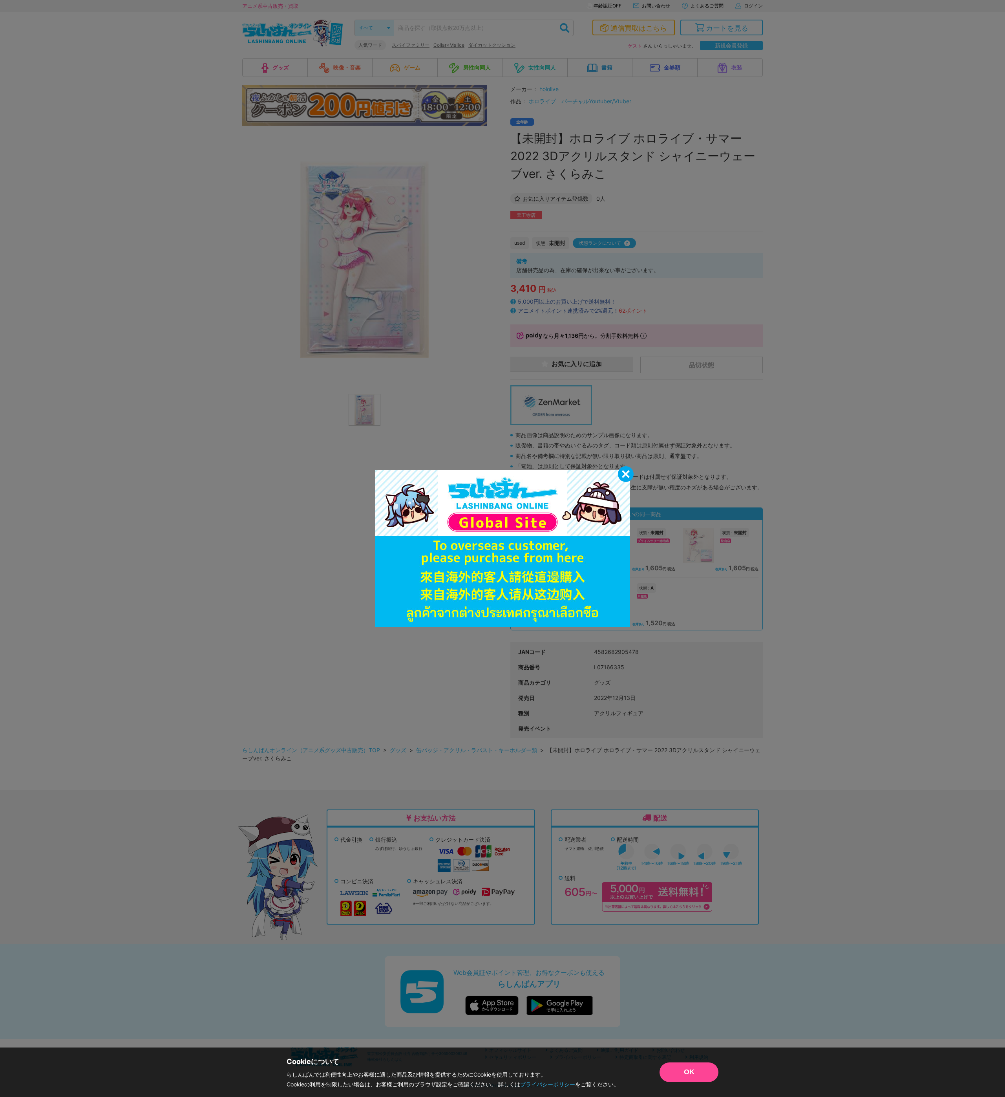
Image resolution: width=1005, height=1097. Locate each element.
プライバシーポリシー (547, 1084)
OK (689, 1072)
